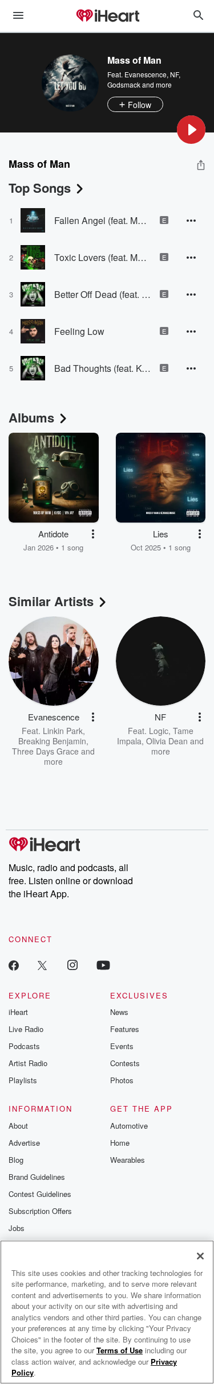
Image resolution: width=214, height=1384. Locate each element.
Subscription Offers (40, 1210)
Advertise (24, 1142)
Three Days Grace (45, 751)
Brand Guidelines (37, 1176)
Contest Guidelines (40, 1193)
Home (120, 1142)
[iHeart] (107, 16)
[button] (191, 129)
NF (174, 74)
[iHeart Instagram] (72, 964)
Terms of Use (119, 1350)
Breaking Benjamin (52, 741)
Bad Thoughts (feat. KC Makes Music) (102, 368)
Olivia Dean (167, 741)
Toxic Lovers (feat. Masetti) (102, 257)
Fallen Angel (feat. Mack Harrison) (102, 220)
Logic (158, 730)
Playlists (23, 1080)
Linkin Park (63, 730)
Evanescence (145, 74)
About (18, 1125)
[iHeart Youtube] (103, 964)
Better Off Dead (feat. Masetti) (102, 294)
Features (124, 1029)
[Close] (200, 1256)
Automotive (129, 1125)
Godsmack (123, 84)
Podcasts (24, 1046)
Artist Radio (28, 1063)
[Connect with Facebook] (14, 964)
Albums (31, 417)
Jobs (17, 1228)
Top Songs (40, 188)
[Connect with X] (42, 964)
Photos (122, 1080)
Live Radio (26, 1029)
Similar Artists (51, 601)
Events (122, 1046)
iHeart (18, 1011)
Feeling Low (79, 331)
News (119, 1011)
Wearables (127, 1159)
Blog (16, 1159)
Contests (125, 1063)
